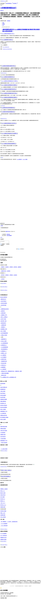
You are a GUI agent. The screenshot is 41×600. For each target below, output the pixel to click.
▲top (1, 237)
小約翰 (1, 225)
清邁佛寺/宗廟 (2, 434)
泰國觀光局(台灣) (3, 537)
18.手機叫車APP (3, 365)
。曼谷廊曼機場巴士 (4, 349)
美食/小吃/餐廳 (3, 409)
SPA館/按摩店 (2, 432)
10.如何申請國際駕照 (4, 333)
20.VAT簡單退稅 (3, 369)
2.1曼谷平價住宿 (3, 301)
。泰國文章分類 (3, 375)
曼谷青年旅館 (2, 397)
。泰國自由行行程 (3, 371)
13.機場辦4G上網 (3, 353)
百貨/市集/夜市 (3, 436)
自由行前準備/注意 (3, 387)
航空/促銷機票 (9, 235)
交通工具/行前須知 (3, 430)
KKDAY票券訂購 (3, 535)
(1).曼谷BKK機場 (3, 341)
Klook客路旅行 (19, 159)
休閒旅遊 (8, 20)
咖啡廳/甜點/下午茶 (3, 411)
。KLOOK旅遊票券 (3, 523)
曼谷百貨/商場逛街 (3, 407)
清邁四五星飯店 (3, 428)
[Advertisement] (20, 57)
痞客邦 (7, 231)
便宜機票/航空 (2, 389)
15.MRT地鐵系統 (3, 357)
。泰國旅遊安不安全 (10, 371)
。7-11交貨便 (8, 521)
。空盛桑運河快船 (3, 361)
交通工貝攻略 (2, 391)
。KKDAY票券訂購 (3, 525)
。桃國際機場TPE (3, 339)
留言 (9, 231)
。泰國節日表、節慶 (18, 371)
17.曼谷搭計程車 (3, 363)
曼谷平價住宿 (2, 393)
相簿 (3, 22)
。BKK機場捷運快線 (4, 343)
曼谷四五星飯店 (3, 395)
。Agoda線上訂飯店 (3, 448)
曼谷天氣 (2, 297)
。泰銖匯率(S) (2, 327)
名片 (3, 25)
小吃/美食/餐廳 (3, 438)
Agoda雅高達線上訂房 (12, 377)
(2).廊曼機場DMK (3, 345)
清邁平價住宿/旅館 (3, 426)
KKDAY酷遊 (25, 159)
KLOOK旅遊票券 (3, 533)
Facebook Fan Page (3, 466)
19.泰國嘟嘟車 (2, 367)
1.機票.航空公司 (3, 299)
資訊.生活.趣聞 (3, 419)
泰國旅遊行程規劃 (3, 399)
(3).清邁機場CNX (3, 351)
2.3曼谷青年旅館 (3, 305)
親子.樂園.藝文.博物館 (4, 417)
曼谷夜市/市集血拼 (3, 405)
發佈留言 (2, 245)
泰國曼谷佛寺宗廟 (3, 415)
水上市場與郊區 (3, 413)
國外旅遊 (8, 234)
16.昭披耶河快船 (3, 359)
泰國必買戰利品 (3, 401)
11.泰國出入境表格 (3, 335)
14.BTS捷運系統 (3, 355)
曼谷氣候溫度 (2, 383)
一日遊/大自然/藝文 (3, 442)
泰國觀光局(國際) (3, 539)
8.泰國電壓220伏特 (3, 329)
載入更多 (2, 239)
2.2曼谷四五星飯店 (3, 303)
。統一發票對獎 (3, 521)
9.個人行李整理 (3, 331)
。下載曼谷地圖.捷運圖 (4, 373)
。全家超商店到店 (14, 521)
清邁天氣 (5, 297)
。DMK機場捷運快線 (4, 347)
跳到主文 (2, 10)
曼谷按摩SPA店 (3, 403)
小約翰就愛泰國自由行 (8, 8)
